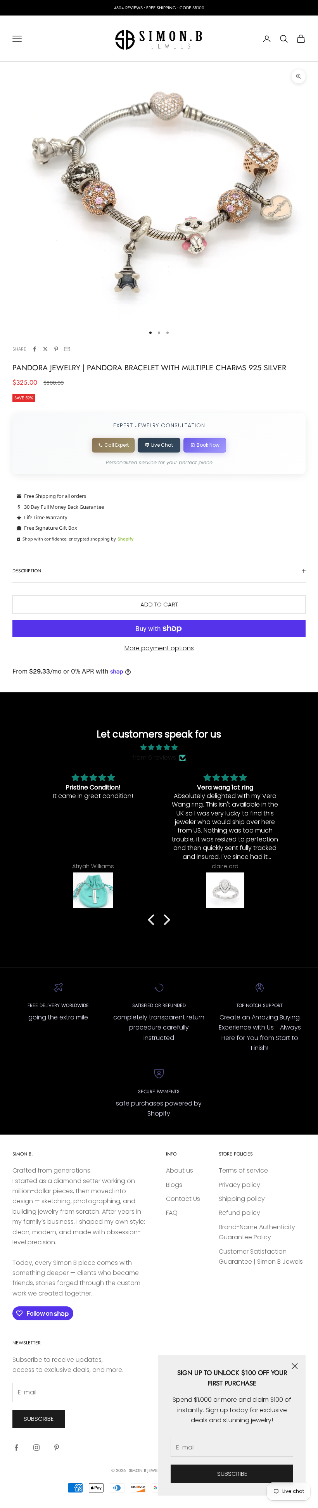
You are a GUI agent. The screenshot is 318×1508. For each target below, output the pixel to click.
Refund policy (239, 1212)
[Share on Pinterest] (56, 349)
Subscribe (232, 1474)
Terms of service (243, 1170)
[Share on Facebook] (34, 349)
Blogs (174, 1184)
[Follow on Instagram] (36, 1447)
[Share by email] (67, 349)
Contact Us (183, 1198)
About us (179, 1170)
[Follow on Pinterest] (56, 1447)
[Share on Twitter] (45, 349)
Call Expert (116, 445)
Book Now (208, 445)
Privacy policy (239, 1184)
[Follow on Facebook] (16, 1447)
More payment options (159, 648)
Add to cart (159, 604)
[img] (159, 747)
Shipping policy (242, 1198)
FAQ (172, 1212)
